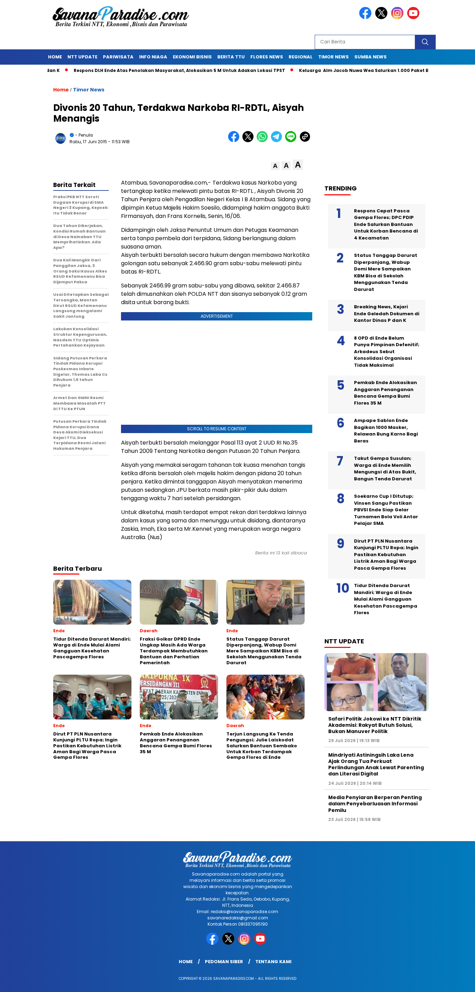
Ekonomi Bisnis (192, 57)
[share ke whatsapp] (264, 140)
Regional (301, 57)
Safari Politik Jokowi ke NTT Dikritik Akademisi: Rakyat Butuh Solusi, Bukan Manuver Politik (374, 725)
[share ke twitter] (249, 140)
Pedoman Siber (224, 961)
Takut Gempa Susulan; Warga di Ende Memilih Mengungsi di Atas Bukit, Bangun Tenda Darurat (385, 468)
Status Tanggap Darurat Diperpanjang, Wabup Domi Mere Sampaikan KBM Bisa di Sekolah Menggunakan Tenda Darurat (385, 272)
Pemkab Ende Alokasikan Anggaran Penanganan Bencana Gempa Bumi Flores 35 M (385, 392)
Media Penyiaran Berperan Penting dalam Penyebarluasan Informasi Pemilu (375, 803)
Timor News (333, 57)
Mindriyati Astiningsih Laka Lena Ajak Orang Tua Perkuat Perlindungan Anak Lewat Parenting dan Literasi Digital (376, 764)
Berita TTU (231, 57)
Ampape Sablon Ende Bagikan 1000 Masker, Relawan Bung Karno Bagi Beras (386, 430)
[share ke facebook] (235, 140)
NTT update (82, 57)
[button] (275, 166)
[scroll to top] (455, 981)
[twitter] (382, 17)
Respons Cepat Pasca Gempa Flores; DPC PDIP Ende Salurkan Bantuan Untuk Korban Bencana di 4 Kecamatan (386, 224)
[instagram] (398, 17)
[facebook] (366, 17)
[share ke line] (292, 140)
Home (55, 57)
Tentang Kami (273, 961)
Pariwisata (118, 57)
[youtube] (414, 17)
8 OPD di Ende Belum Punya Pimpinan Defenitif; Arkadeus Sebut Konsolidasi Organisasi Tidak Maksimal (386, 351)
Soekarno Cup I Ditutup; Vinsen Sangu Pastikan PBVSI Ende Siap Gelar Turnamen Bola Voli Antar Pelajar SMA (386, 510)
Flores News (266, 57)
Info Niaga (153, 57)
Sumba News (370, 57)
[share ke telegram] (278, 140)
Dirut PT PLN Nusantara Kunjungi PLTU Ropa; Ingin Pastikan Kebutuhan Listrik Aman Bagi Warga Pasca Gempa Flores (386, 554)
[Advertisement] (380, 125)
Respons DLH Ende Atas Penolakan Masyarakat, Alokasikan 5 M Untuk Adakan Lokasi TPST (151, 70)
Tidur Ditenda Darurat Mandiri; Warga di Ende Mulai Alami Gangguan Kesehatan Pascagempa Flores (385, 599)
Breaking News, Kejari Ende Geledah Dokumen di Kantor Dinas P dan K (386, 313)
